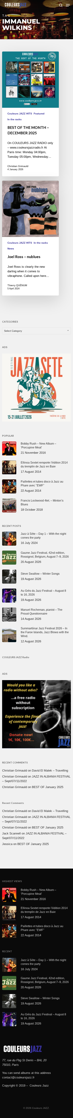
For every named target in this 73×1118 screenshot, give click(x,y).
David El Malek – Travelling (50, 770)
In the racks (14, 119)
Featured (39, 113)
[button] (68, 5)
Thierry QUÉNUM (17, 285)
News (10, 248)
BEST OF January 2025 (47, 787)
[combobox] (36, 330)
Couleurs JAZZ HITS (19, 113)
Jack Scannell (11, 833)
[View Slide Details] (36, 388)
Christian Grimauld (17, 166)
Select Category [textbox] (13, 330)
